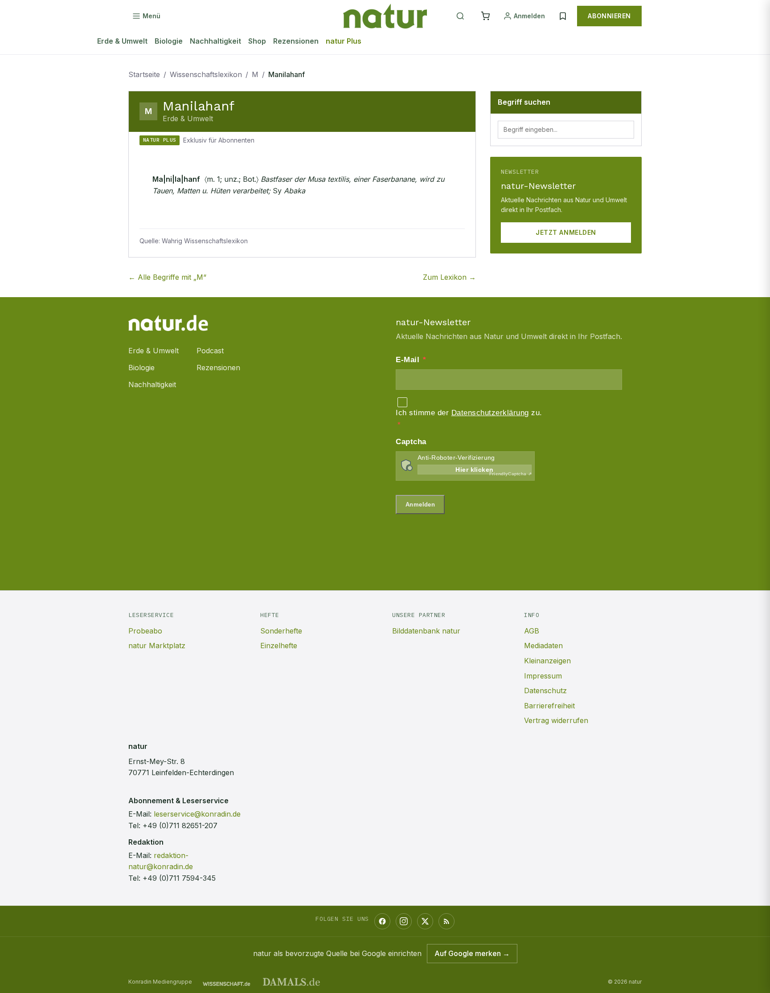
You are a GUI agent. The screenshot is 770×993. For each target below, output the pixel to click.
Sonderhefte (281, 630)
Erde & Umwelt (122, 41)
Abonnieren (609, 16)
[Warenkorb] (485, 16)
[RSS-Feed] (446, 921)
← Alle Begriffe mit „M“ (167, 277)
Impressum (543, 675)
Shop (257, 41)
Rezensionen (296, 41)
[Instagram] (404, 921)
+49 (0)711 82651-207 (180, 825)
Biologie (169, 41)
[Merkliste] (562, 16)
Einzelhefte (278, 645)
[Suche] (460, 16)
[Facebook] (382, 921)
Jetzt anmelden (566, 232)
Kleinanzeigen (547, 660)
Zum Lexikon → (449, 277)
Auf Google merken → (472, 953)
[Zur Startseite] (385, 16)
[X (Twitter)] (425, 921)
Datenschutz (545, 690)
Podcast (210, 350)
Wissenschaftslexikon (206, 74)
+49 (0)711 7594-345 (179, 878)
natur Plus (343, 41)
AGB (531, 630)
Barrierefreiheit (549, 705)
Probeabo (145, 630)
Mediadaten (543, 645)
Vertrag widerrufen (556, 720)
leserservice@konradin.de (197, 813)
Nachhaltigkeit (215, 41)
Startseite (144, 74)
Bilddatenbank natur (426, 630)
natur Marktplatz (156, 645)
